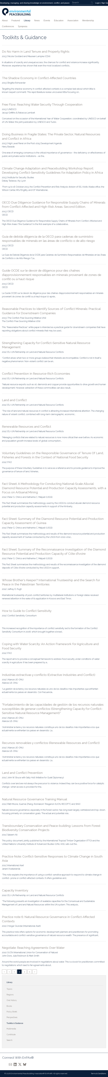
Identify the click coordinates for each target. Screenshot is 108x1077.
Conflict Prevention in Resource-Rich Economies (36, 373)
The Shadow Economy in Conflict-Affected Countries (39, 78)
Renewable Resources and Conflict (26, 426)
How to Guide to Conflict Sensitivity (26, 611)
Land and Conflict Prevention (22, 772)
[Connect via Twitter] (20, 1064)
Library (27, 20)
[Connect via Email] (11, 1064)
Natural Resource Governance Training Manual (34, 799)
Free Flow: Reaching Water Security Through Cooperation (42, 104)
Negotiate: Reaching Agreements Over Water (33, 947)
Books (9, 1006)
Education (58, 20)
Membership (88, 20)
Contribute (11, 1034)
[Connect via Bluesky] (25, 1064)
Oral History (12, 1000)
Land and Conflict (14, 400)
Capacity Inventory (15, 890)
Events (47, 20)
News (37, 20)
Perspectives (12, 1017)
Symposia (22, 26)
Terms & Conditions (98, 1074)
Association (72, 20)
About (5, 20)
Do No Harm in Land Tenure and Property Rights (35, 51)
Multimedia (11, 1029)
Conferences (8, 26)
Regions (10, 995)
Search (9, 1040)
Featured (15, 20)
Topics (9, 989)
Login (97, 3)
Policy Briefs (12, 1012)
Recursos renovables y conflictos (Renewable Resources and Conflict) (51, 743)
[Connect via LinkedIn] (16, 1064)
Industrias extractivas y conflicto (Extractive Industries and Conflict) (48, 675)
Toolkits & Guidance (15, 1023)
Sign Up (104, 3)
